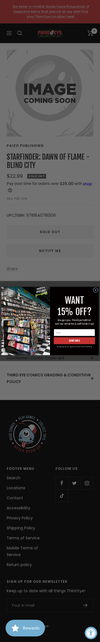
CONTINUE (74, 340)
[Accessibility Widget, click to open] (91, 633)
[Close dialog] (95, 290)
